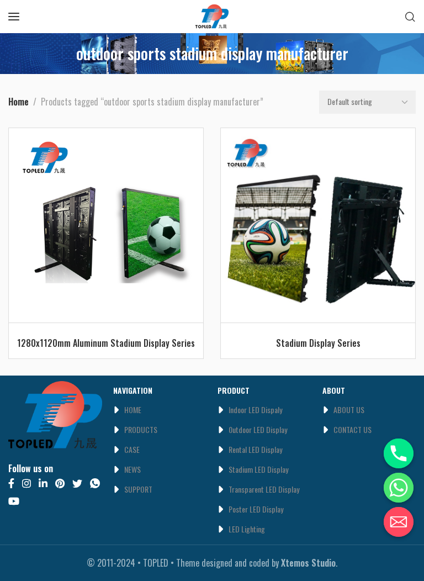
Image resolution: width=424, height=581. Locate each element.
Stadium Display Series (318, 343)
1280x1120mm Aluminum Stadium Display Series (106, 343)
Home (18, 101)
